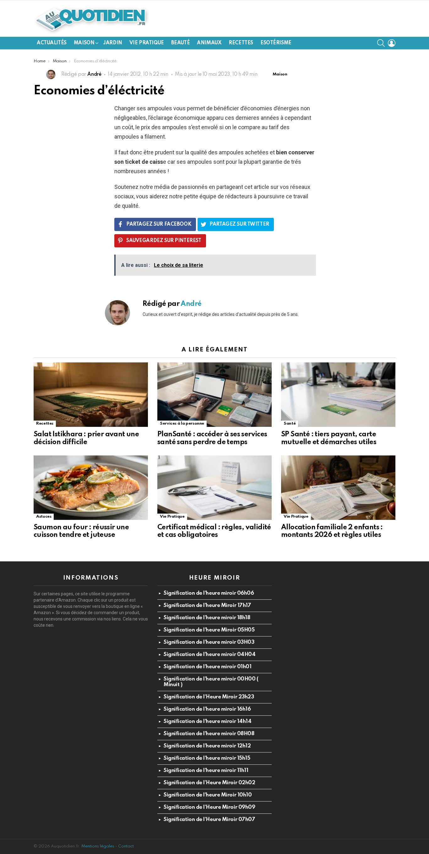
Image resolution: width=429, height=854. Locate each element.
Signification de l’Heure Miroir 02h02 (209, 782)
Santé (290, 423)
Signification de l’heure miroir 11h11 (206, 770)
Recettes (241, 43)
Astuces (43, 517)
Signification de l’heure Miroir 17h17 (207, 605)
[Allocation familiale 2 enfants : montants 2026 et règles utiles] (338, 487)
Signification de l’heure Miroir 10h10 (208, 795)
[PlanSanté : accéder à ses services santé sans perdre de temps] (214, 394)
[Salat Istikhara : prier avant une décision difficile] (91, 394)
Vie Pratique (146, 43)
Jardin (112, 43)
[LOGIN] (391, 43)
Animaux (209, 43)
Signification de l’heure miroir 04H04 (209, 654)
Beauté (180, 43)
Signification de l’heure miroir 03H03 (209, 642)
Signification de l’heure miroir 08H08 (209, 733)
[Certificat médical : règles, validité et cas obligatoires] (214, 487)
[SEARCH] (381, 43)
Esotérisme (275, 43)
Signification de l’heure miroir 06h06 (209, 593)
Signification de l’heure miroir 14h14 (207, 721)
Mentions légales (97, 846)
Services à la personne (182, 423)
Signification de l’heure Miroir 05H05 (209, 630)
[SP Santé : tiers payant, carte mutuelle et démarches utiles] (338, 394)
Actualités (52, 43)
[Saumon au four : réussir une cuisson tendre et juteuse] (91, 487)
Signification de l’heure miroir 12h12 (207, 746)
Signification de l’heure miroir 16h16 (207, 709)
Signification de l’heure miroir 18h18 (207, 617)
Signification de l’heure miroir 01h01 (207, 666)
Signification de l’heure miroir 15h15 (207, 758)
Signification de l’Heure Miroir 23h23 (209, 697)
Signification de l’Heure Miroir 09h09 (209, 807)
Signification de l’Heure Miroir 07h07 (209, 819)
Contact (126, 846)
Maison (84, 43)
